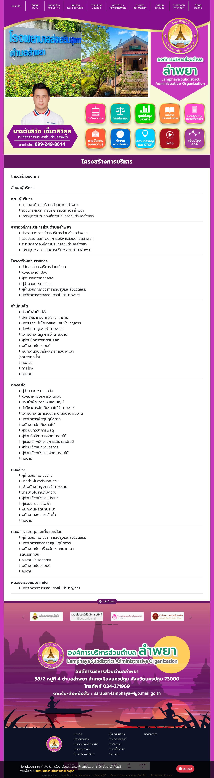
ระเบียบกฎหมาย (159, 6)
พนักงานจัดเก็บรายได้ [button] (38, 424)
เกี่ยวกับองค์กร (81, 739)
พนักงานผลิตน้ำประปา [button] (38, 509)
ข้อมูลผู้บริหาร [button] (22, 188)
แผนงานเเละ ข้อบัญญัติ (75, 6)
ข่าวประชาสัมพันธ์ (117, 739)
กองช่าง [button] (18, 469)
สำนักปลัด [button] (19, 306)
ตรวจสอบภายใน (82, 749)
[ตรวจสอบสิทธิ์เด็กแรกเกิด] (127, 616)
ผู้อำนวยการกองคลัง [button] (37, 278)
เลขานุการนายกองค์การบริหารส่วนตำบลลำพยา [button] (57, 216)
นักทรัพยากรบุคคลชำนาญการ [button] (44, 317)
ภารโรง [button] (27, 368)
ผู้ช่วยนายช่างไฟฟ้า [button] (36, 503)
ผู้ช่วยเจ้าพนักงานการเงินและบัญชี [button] (47, 441)
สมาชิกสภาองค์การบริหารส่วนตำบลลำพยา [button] (54, 244)
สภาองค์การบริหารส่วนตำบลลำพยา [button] (41, 227)
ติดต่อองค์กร (198, 6)
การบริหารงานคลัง (96, 6)
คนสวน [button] (27, 362)
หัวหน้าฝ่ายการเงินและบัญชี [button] (42, 402)
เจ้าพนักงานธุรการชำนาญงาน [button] (44, 334)
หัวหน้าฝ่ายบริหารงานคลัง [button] (41, 396)
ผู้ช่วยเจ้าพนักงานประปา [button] (39, 498)
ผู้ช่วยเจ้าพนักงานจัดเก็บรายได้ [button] (44, 452)
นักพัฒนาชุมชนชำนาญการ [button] (42, 328)
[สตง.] (167, 616)
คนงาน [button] (26, 374)
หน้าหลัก (16, 6)
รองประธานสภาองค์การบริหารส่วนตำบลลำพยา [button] (57, 238)
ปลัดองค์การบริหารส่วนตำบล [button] (43, 266)
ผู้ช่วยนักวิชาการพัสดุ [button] (37, 430)
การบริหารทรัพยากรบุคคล (118, 6)
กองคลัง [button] (18, 385)
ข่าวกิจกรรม (115, 744)
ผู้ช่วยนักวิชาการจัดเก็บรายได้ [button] (43, 436)
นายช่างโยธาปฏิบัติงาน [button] (39, 492)
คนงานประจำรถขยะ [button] (36, 560)
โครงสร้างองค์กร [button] (25, 176)
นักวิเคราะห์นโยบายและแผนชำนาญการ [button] (51, 323)
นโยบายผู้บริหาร (117, 734)
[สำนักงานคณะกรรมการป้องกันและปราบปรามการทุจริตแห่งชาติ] (46, 616)
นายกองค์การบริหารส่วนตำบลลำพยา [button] (49, 204)
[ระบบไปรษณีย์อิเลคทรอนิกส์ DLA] (87, 616)
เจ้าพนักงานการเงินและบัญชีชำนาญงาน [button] (52, 413)
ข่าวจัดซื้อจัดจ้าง (117, 749)
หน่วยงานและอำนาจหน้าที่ (86, 744)
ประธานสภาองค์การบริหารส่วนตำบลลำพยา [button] (54, 233)
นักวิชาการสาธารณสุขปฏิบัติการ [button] (46, 543)
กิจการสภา (114, 754)
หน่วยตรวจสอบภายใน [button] (29, 582)
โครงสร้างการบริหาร (54, 6)
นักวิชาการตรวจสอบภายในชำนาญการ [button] (50, 295)
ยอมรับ (187, 768)
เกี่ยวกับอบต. (35, 6)
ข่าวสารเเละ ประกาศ (140, 6)
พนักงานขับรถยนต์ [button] (36, 345)
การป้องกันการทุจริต (179, 6)
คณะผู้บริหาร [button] (21, 199)
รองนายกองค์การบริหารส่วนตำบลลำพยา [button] (52, 210)
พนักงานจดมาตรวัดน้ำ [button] (38, 515)
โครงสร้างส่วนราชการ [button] (29, 261)
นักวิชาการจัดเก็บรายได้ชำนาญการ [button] (48, 407)
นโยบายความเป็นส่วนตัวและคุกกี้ (55, 771)
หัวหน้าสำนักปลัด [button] (34, 272)
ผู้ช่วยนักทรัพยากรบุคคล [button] (40, 340)
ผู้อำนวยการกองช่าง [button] (36, 283)
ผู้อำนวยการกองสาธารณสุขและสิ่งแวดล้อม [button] (53, 289)
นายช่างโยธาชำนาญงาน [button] (40, 481)
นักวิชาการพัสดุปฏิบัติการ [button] (41, 419)
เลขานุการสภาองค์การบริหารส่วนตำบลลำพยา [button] (56, 249)
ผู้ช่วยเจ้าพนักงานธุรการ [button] (39, 447)
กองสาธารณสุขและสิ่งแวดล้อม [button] (37, 531)
